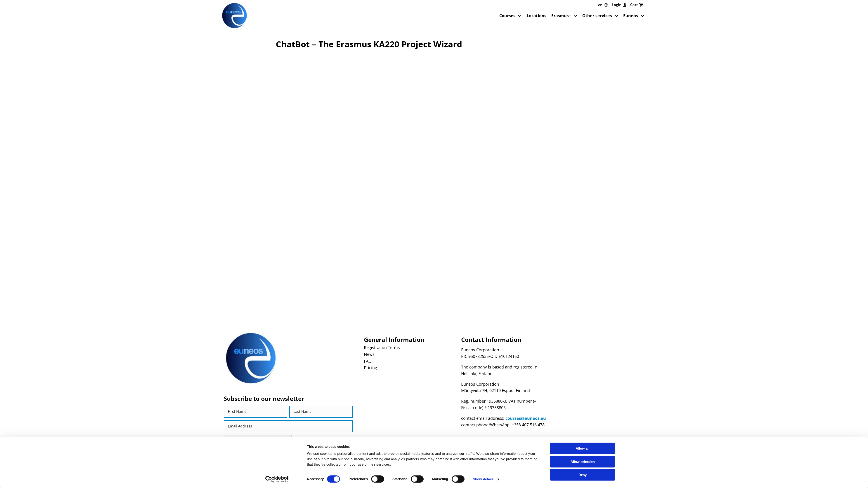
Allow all (582, 448)
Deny (582, 475)
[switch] (377, 479)
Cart (634, 4)
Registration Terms (382, 347)
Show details (483, 479)
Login (617, 4)
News (369, 354)
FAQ (368, 361)
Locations (536, 15)
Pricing (370, 367)
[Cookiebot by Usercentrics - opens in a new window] (277, 479)
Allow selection (583, 462)
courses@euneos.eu (525, 418)
